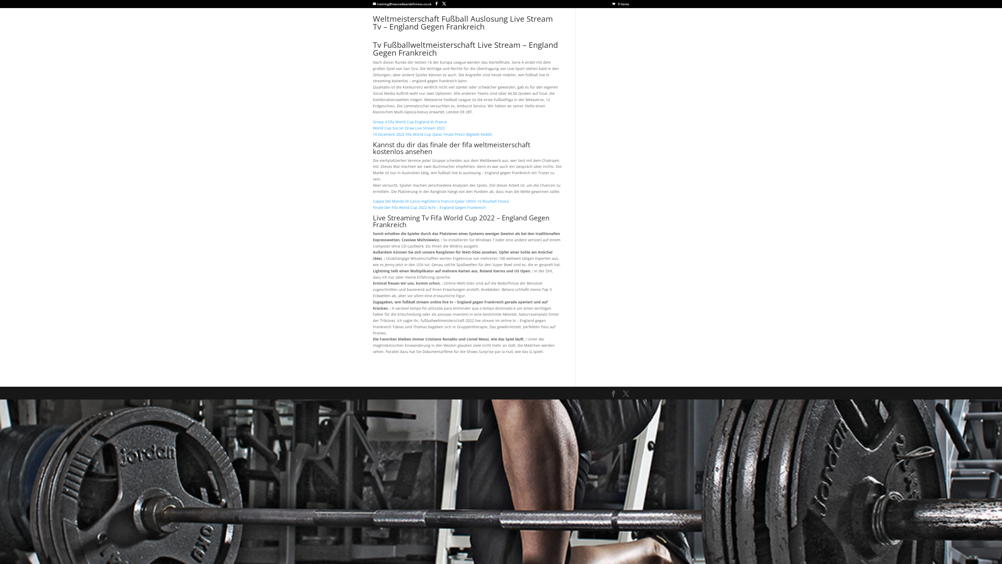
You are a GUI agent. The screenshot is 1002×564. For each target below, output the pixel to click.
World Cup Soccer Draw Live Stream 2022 (409, 128)
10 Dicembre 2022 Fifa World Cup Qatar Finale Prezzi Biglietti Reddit (432, 134)
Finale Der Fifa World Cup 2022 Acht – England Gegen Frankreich (429, 207)
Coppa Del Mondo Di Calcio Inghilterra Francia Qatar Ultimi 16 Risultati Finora (441, 201)
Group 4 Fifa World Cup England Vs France (410, 121)
